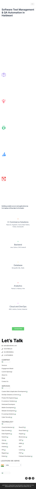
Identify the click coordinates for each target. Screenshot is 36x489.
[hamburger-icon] (32, 4)
